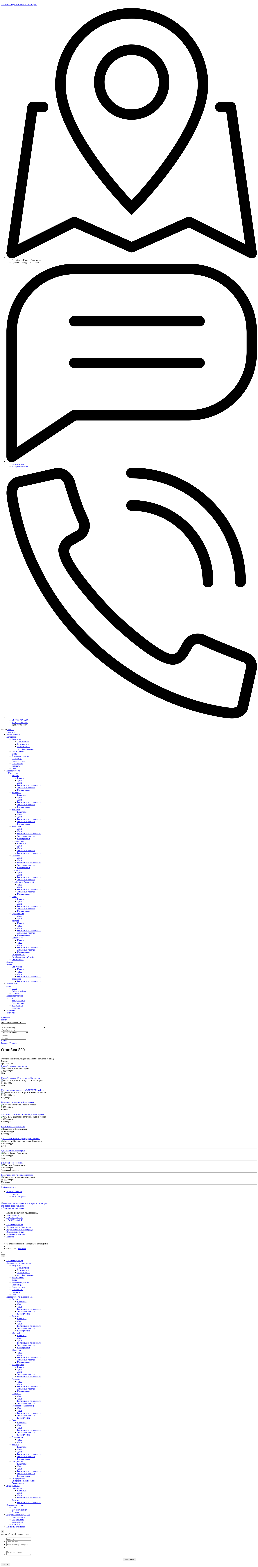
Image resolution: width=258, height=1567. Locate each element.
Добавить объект (19, 991)
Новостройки (18, 751)
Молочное (16, 826)
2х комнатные (23, 744)
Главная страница (10, 730)
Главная (4, 1043)
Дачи (14, 768)
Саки (14, 896)
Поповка (16, 855)
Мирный (16, 809)
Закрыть (5, 1565)
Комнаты (16, 766)
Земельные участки (21, 756)
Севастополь (18, 959)
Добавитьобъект (5, 1018)
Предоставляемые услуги (18, 1514)
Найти (4, 1041)
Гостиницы (17, 758)
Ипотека (16, 1008)
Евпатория (17, 967)
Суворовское (18, 913)
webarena (22, 1248)
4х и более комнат (25, 749)
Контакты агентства (10, 1011)
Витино (15, 775)
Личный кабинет (14, 1191)
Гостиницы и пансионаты (29, 785)
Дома (14, 754)
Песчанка (16, 870)
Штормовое (17, 938)
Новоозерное (18, 841)
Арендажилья (9, 963)
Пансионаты (17, 763)
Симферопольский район (23, 957)
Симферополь (18, 955)
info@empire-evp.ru (20, 466)
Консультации (18, 1000)
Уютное (15, 921)
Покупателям (18, 1003)
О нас (14, 988)
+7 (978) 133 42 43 (20, 722)
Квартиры (16, 739)
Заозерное (16, 792)
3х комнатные (23, 746)
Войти (15, 1194)
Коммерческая (18, 761)
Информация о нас (15, 1232)
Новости (10, 1237)
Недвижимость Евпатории (13, 735)
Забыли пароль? (19, 1196)
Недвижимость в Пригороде (13, 772)
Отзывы (15, 993)
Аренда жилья (12, 1485)
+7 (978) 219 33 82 (20, 720)
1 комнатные (23, 742)
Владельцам (17, 1005)
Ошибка (13, 1043)
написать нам (18, 464)
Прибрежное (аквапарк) (23, 882)
